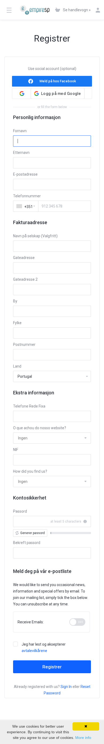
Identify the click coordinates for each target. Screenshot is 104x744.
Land (17, 366)
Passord (20, 511)
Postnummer (24, 344)
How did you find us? (30, 471)
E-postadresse (25, 174)
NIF (15, 449)
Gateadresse (24, 258)
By (15, 301)
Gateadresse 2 (25, 279)
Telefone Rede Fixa (29, 406)
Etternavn (21, 152)
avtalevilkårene (34, 651)
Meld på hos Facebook (57, 81)
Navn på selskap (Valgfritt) (35, 236)
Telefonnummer (27, 196)
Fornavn (20, 131)
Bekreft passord (26, 543)
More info (83, 737)
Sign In (66, 686)
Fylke (17, 323)
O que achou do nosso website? (39, 428)
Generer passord (32, 533)
